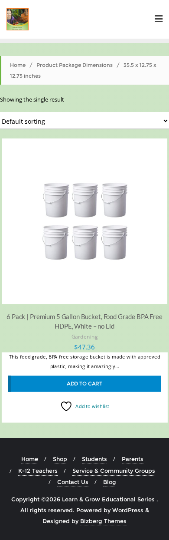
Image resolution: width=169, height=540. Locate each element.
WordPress (127, 510)
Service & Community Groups (113, 470)
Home (18, 65)
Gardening (85, 336)
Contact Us (72, 481)
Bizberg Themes (103, 520)
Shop (60, 458)
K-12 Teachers (38, 470)
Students (94, 458)
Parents (132, 458)
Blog (109, 481)
